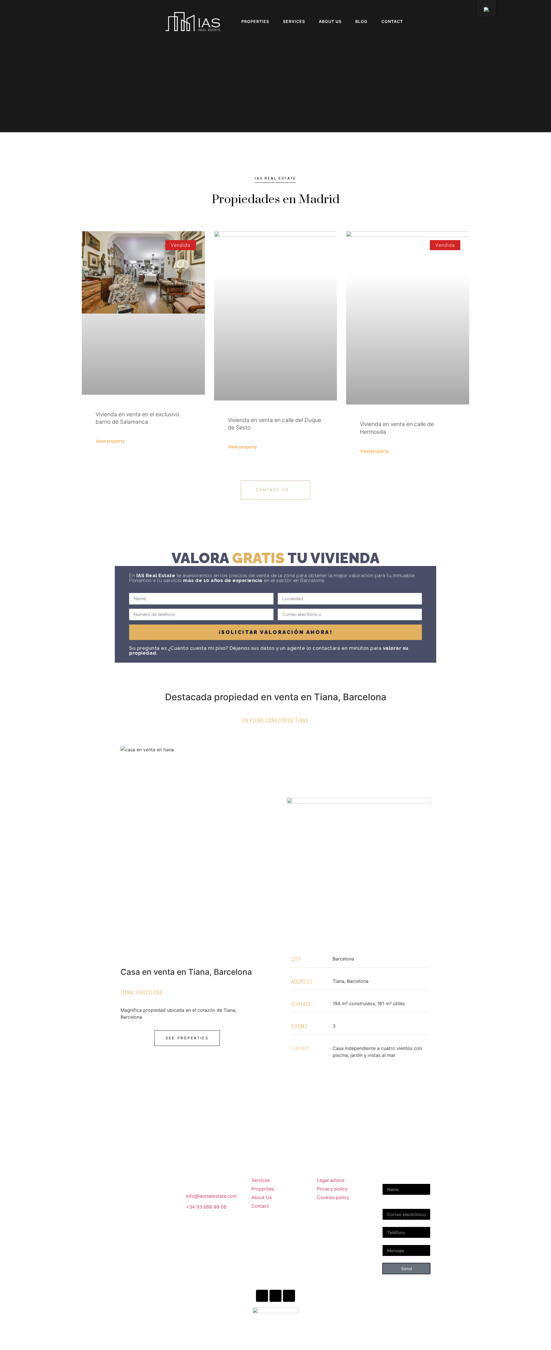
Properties (255, 21)
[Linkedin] (289, 1296)
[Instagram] (262, 1296)
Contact (392, 21)
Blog (361, 21)
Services (294, 21)
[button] (13, 21)
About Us (330, 21)
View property (110, 441)
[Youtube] (275, 1296)
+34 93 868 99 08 (206, 1207)
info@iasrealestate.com (211, 1196)
